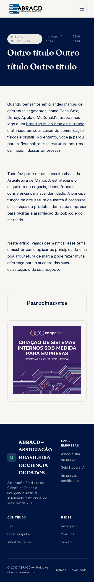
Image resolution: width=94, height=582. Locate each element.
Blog (10, 526)
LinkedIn (67, 542)
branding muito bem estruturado (55, 124)
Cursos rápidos (19, 534)
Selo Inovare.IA (72, 467)
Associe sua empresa (70, 456)
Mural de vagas (19, 542)
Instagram (69, 526)
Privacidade (78, 570)
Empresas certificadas (70, 478)
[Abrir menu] (82, 8)
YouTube (68, 534)
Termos (60, 570)
